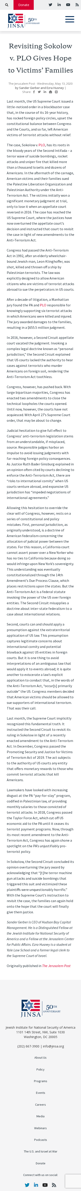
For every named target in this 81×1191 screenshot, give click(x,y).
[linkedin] (58, 4)
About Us (40, 1058)
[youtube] (67, 4)
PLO (41, 145)
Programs (40, 1081)
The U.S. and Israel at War (40, 1151)
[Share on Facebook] (34, 92)
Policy (40, 1069)
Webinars (40, 1128)
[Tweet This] (39, 92)
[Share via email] (50, 92)
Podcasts (40, 1140)
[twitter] (50, 4)
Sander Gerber (29, 88)
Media (40, 1116)
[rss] (76, 4)
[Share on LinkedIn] (45, 92)
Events (40, 1093)
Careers (40, 1105)
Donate (23, 5)
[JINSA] (23, 20)
